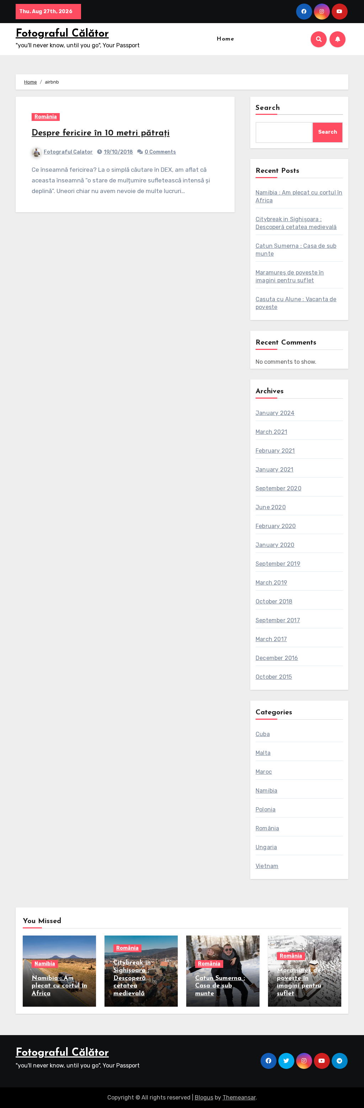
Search (268, 108)
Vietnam (267, 866)
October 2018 (274, 601)
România (45, 117)
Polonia (265, 809)
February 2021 (275, 450)
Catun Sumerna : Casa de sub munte (220, 986)
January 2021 (274, 469)
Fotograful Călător (62, 33)
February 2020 (276, 526)
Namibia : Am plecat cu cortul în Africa (59, 986)
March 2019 (271, 582)
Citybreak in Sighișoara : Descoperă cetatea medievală (132, 978)
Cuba (263, 734)
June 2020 (271, 507)
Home (225, 39)
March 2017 (271, 639)
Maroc (264, 771)
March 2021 (271, 431)
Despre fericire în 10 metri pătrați (101, 133)
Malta (263, 753)
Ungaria (266, 847)
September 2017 (278, 620)
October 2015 (274, 676)
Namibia (266, 790)
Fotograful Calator (68, 152)
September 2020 (278, 488)
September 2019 (278, 563)
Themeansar (239, 1097)
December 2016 (277, 658)
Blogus (204, 1097)
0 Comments (160, 152)
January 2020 (275, 545)
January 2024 (275, 413)
